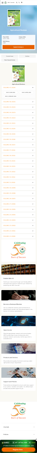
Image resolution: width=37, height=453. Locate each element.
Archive (27, 56)
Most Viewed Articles (9, 60)
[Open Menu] (3, 3)
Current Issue (9, 56)
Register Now (18, 450)
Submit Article (17, 47)
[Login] (22, 3)
